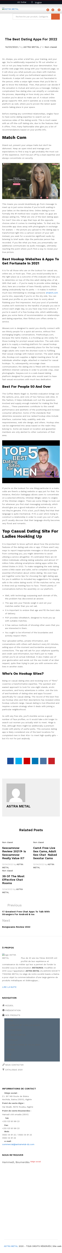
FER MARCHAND (14, 1030)
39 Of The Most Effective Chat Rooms (13, 879)
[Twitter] (7, 1079)
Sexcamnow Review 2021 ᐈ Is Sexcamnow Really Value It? (14, 853)
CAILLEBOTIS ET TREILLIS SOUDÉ (23, 1025)
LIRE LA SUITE (9, 987)
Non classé (51, 47)
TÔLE (8, 1054)
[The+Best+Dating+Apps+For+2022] (18, 761)
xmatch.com (52, 293)
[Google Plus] (12, 1079)
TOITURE (10, 1050)
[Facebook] (3, 1079)
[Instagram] (30, 1079)
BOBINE (9, 1020)
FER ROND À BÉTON (16, 1035)
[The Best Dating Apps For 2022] (10, 761)
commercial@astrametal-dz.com (18, 1144)
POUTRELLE (12, 1040)
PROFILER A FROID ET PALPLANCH (23, 1045)
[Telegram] (34, 1079)
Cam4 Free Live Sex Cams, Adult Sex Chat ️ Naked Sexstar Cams (45, 853)
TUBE (8, 1059)
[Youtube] (16, 1079)
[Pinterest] (25, 1079)
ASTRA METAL (31, 47)
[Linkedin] (21, 1079)
